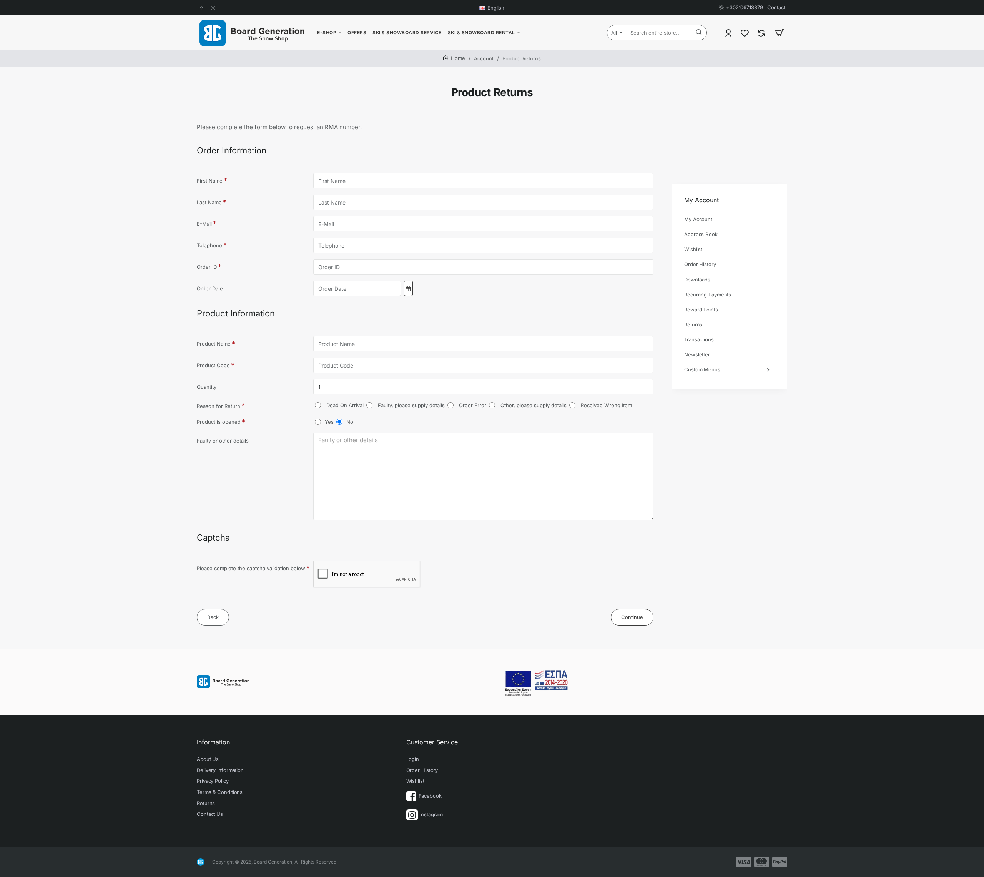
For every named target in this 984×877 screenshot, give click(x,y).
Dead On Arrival (344, 405)
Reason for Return (218, 406)
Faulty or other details (223, 441)
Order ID (207, 267)
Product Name (214, 344)
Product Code (213, 365)
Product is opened (219, 422)
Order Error (471, 405)
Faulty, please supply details (410, 405)
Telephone (209, 245)
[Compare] (762, 33)
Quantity (206, 387)
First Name (210, 181)
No (349, 422)
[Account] (729, 33)
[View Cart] (779, 32)
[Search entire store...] (698, 32)
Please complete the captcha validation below (251, 568)
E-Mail (204, 224)
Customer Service (432, 742)
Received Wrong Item (605, 405)
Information (213, 742)
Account (484, 58)
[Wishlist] (745, 33)
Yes (329, 422)
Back (213, 617)
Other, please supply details (533, 405)
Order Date (210, 288)
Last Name (209, 202)
